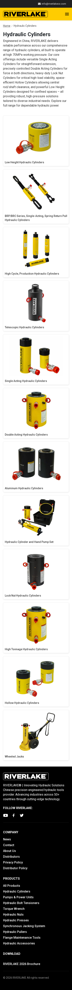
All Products (11, 886)
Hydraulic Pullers (15, 932)
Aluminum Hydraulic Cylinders (24, 488)
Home (6, 25)
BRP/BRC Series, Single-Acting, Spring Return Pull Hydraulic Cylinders (36, 218)
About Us (9, 851)
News (7, 839)
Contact (8, 845)
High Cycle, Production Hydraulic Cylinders (32, 273)
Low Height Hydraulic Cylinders (24, 162)
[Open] (67, 14)
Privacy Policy (13, 862)
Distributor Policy (15, 868)
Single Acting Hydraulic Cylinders (26, 380)
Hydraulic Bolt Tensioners (21, 903)
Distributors (11, 856)
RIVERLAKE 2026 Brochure (21, 964)
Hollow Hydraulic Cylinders (22, 702)
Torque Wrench (14, 909)
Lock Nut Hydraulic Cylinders (23, 595)
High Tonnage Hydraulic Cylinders (26, 649)
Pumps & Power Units (18, 897)
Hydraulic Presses (16, 920)
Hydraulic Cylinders (16, 891)
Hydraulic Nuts (13, 914)
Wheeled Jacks (14, 756)
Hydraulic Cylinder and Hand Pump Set (29, 541)
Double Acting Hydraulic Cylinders (26, 434)
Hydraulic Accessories (19, 943)
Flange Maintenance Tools (22, 937)
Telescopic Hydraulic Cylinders (24, 327)
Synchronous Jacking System (24, 926)
